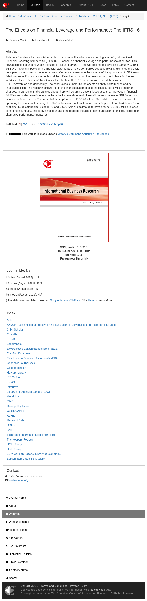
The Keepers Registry (20, 439)
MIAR (10, 401)
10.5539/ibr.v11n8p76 (49, 124)
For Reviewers (17, 546)
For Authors (15, 538)
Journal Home (17, 497)
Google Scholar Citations (65, 300)
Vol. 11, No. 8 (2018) (105, 16)
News (103, 5)
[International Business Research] (74, 197)
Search (13, 578)
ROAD (11, 425)
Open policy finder (18, 406)
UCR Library (14, 444)
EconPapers (14, 344)
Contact (129, 5)
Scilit (9, 430)
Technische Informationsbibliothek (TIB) (31, 434)
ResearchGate (15, 420)
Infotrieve (12, 387)
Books (50, 5)
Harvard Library (16, 372)
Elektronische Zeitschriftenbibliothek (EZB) (32, 348)
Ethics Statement (18, 562)
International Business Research (54, 16)
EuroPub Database (18, 353)
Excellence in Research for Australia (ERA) (33, 358)
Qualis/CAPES (15, 411)
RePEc (11, 415)
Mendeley (13, 396)
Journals (35, 5)
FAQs (115, 5)
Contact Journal (18, 570)
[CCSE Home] (6, 5)
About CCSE (86, 5)
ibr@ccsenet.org (18, 480)
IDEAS (11, 382)
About (12, 505)
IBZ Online (13, 377)
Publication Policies (20, 554)
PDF (25, 124)
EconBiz (12, 339)
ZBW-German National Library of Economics (34, 454)
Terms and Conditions (54, 586)
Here (91, 300)
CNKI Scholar (15, 329)
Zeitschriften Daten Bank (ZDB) (26, 458)
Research (65, 5)
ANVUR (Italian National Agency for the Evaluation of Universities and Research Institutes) (61, 325)
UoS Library (14, 449)
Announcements (18, 522)
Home (20, 5)
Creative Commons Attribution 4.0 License (83, 134)
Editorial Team (18, 530)
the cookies (96, 589)
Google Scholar (16, 368)
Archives (83, 16)
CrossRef (12, 334)
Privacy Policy (78, 586)
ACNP (10, 320)
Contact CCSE (29, 586)
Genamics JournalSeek (21, 363)
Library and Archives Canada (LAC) (28, 391)
